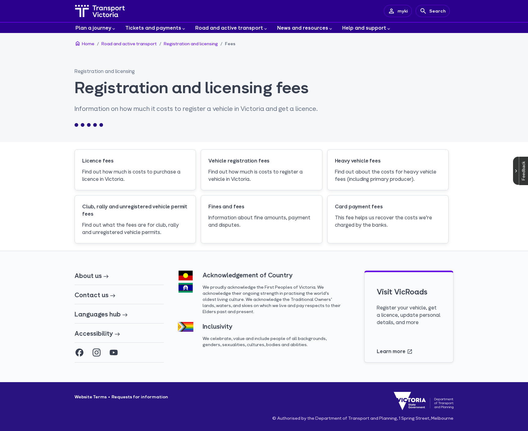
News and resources (302, 28)
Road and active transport (229, 28)
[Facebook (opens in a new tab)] (79, 352)
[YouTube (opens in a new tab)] (114, 352)
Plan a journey (93, 28)
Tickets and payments (153, 28)
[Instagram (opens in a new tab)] (96, 352)
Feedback (523, 171)
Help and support (364, 28)
